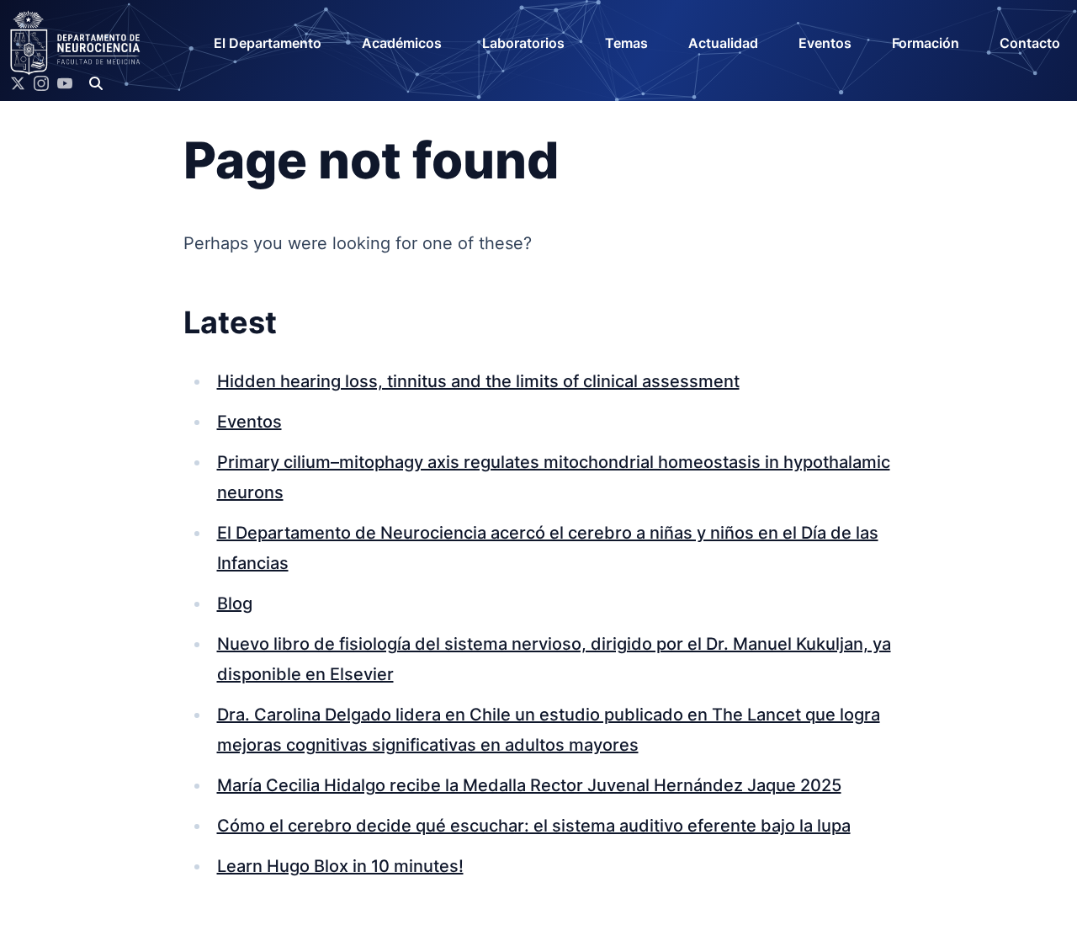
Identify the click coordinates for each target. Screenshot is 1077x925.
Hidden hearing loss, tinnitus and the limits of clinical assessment (478, 381)
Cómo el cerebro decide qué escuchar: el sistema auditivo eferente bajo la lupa (534, 826)
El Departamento (267, 43)
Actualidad (723, 43)
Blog (234, 603)
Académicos (402, 43)
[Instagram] (41, 83)
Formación (925, 43)
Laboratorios (523, 43)
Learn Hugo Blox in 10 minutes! (340, 866)
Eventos (825, 43)
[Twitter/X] (17, 83)
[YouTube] (64, 83)
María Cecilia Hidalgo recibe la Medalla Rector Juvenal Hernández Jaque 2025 (529, 785)
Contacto (1030, 43)
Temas (626, 43)
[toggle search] (96, 83)
